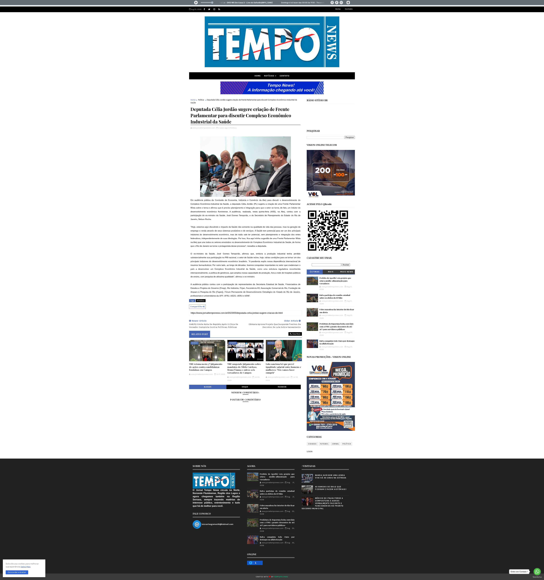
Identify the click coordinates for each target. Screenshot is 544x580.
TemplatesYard (281, 577)
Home (337, 9)
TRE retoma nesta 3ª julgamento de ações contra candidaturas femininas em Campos (205, 367)
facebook (282, 387)
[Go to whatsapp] (537, 571)
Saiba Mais (26, 567)
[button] (17, 572)
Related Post (199, 334)
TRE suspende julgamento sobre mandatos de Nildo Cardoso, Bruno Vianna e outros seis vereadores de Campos (244, 368)
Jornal (335, 444)
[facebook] (204, 9)
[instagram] (214, 9)
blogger (207, 387)
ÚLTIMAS (315, 272)
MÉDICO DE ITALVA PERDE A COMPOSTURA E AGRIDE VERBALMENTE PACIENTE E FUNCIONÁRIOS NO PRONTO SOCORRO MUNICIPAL (322, 503)
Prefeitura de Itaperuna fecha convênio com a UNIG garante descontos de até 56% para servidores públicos (336, 326)
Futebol (324, 444)
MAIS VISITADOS (331, 272)
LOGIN (309, 451)
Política (201, 100)
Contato (349, 9)
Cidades (194, 343)
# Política (200, 301)
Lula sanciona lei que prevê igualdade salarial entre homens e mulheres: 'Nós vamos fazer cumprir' (283, 368)
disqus (245, 387)
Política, (233, 128)
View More (296, 334)
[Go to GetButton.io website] (537, 577)
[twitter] (209, 9)
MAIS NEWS (346, 272)
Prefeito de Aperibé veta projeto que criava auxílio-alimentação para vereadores (335, 281)
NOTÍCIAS (269, 76)
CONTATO (284, 76)
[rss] (219, 9)
